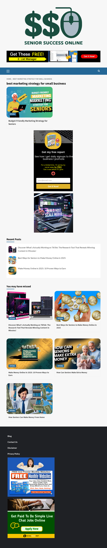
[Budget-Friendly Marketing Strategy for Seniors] (30, 102)
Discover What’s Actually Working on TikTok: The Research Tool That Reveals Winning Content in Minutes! (29, 328)
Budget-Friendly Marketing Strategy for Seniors (27, 122)
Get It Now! (53, 186)
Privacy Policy (14, 454)
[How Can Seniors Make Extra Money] (78, 353)
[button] (9, 71)
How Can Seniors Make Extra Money (72, 372)
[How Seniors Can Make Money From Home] (30, 398)
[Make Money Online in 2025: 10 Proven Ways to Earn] (30, 353)
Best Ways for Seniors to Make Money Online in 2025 (42, 258)
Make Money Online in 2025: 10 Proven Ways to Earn (42, 268)
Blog (10, 436)
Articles (12, 114)
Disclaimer (12, 448)
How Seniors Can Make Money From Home (26, 417)
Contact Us (12, 442)
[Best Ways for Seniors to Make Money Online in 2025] (78, 306)
